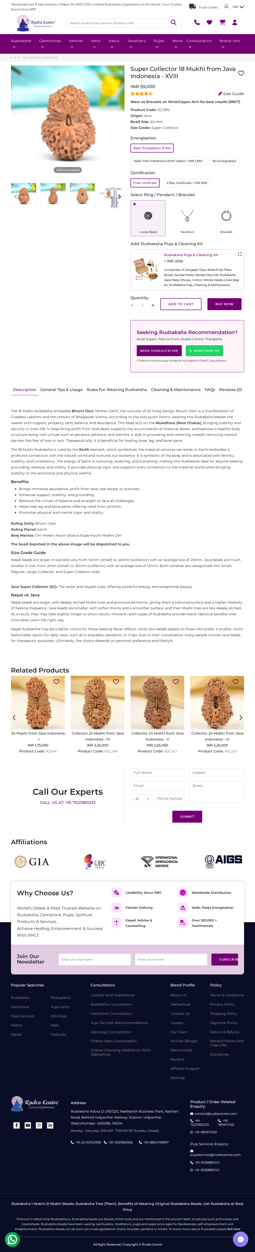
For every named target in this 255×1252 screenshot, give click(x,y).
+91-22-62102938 (88, 1142)
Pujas (159, 41)
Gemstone (20, 1007)
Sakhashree (180, 1004)
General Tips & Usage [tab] (61, 389)
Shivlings (59, 1016)
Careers (177, 1023)
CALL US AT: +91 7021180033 (67, 802)
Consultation (199, 41)
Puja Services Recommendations (119, 1023)
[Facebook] (16, 1125)
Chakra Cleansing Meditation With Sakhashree (120, 1052)
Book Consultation (159, 350)
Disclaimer (219, 1054)
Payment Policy (224, 1023)
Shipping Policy (224, 1014)
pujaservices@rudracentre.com (215, 1155)
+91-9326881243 (207, 1162)
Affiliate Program (185, 1069)
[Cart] (222, 23)
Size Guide (233, 93)
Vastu (114, 41)
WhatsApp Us (206, 350)
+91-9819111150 (226, 1123)
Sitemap (177, 1078)
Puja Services (22, 1016)
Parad (16, 1034)
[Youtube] (28, 1125)
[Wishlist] (209, 23)
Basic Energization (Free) (152, 148)
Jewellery (137, 41)
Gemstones (50, 41)
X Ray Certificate (187, 183)
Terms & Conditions (227, 995)
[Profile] (234, 23)
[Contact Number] (197, 23)
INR (235, 7)
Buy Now (224, 304)
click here (233, 1229)
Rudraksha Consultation (111, 1004)
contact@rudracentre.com (216, 1114)
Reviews (177, 1059)
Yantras (76, 41)
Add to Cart (180, 304)
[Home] (36, 23)
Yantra (16, 1025)
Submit (187, 816)
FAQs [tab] (210, 389)
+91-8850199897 (156, 1142)
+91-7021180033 (199, 1123)
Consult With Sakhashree (113, 995)
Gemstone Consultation (111, 1014)
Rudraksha (21, 41)
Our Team (179, 1032)
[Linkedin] (50, 1125)
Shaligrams (60, 998)
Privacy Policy (222, 1004)
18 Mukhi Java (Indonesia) (40, 57)
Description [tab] (24, 389)
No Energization (224, 161)
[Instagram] (39, 1125)
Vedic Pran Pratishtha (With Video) (167, 161)
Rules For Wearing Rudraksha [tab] (117, 389)
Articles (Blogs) (183, 1041)
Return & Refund (224, 1032)
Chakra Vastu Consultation (114, 1041)
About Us (178, 995)
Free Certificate (145, 183)
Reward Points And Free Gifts (227, 1043)
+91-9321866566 (120, 1142)
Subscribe (228, 959)
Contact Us (180, 1014)
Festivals (58, 1034)
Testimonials (181, 1050)
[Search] (173, 23)
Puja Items (60, 1007)
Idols (96, 41)
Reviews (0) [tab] (230, 389)
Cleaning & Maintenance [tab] (176, 389)
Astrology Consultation (111, 1032)
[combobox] (141, 799)
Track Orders (208, 7)
